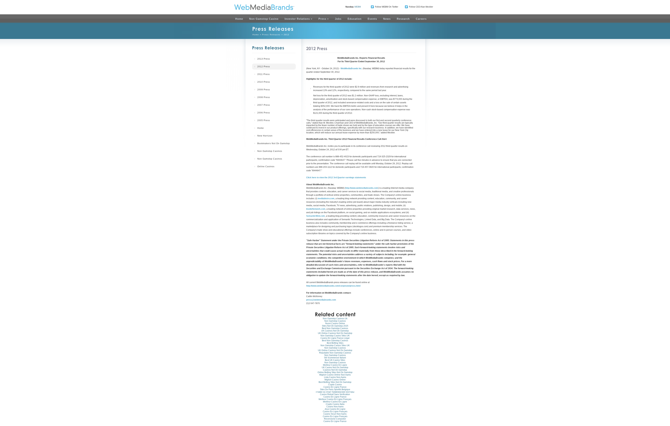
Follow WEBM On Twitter (386, 7)
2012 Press (263, 66)
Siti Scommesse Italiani (335, 357)
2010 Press (263, 82)
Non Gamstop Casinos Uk (335, 318)
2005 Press (263, 120)
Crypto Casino (335, 384)
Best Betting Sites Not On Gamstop (335, 382)
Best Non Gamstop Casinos (335, 328)
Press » (323, 18)
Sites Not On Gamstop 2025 (335, 326)
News (387, 18)
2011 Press (263, 74)
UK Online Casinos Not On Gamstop (335, 333)
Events (372, 18)
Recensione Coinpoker (335, 419)
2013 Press (263, 59)
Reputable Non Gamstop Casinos (335, 353)
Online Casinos (265, 166)
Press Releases (271, 35)
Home (239, 18)
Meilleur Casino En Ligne (335, 365)
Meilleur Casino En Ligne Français (335, 399)
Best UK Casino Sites (335, 360)
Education (355, 18)
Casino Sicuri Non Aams (335, 414)
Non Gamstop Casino (263, 18)
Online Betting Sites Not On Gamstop (335, 372)
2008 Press (263, 97)
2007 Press (263, 105)
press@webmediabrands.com (321, 300)
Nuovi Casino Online (335, 323)
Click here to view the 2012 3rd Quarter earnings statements (336, 177)
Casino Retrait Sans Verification (335, 394)
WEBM (357, 7)
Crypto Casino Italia (335, 404)
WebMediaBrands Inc (351, 68)
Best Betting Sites (335, 343)
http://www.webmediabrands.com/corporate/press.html (333, 286)
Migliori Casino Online (335, 379)
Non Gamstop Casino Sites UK (335, 335)
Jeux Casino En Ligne (335, 409)
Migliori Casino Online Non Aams (335, 375)
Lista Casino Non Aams (335, 377)
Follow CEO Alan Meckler (421, 7)
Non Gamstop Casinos (269, 151)
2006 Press (263, 112)
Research (403, 18)
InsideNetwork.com (315, 209)
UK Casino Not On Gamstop (335, 367)
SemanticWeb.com (315, 216)
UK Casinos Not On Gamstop (335, 331)
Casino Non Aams (335, 406)
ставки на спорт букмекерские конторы (335, 392)
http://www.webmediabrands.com (361, 188)
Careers (421, 18)
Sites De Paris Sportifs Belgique (335, 389)
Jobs (338, 18)
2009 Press (263, 89)
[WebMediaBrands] (260, 7)
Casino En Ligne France (335, 387)
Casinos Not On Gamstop (335, 370)
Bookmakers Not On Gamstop (273, 143)
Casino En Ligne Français (335, 411)
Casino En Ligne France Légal (335, 338)
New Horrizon (265, 136)
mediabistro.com (326, 198)
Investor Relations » (298, 18)
